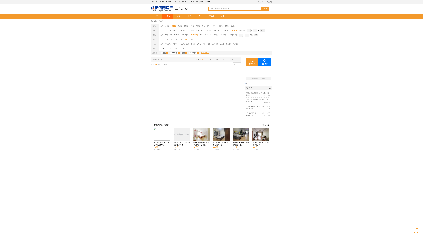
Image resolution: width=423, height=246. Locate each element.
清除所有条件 (205, 53)
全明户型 (215, 44)
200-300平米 (223, 35)
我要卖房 (252, 64)
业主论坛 (208, 2)
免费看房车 (169, 2)
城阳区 (192, 26)
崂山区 (180, 26)
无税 (209, 44)
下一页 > (236, 64)
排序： (199, 59)
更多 (270, 88)
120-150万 (199, 30)
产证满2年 (176, 44)
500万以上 (242, 30)
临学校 (199, 44)
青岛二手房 (154, 21)
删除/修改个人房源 (258, 78)
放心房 (222, 44)
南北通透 (168, 44)
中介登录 (260, 2)
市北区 (161, 21)
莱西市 (221, 26)
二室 (171, 39)
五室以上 (192, 39)
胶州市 (233, 26)
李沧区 (186, 26)
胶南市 (215, 26)
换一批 (266, 125)
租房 (197, 2)
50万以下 (168, 30)
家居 (201, 2)
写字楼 (211, 16)
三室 (176, 39)
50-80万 (175, 30)
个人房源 (228, 44)
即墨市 (209, 26)
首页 (156, 16)
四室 (180, 39)
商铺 (200, 16)
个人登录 (269, 2)
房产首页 (154, 2)
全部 (161, 26)
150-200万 (207, 30)
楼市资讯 (185, 2)
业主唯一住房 (185, 44)
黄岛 (203, 26)
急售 (204, 44)
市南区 (167, 26)
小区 (189, 16)
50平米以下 (168, 35)
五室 (183, 53)
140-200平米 (214, 35)
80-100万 (182, 30)
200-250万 (216, 30)
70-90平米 (185, 35)
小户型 (193, 44)
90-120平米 (193, 53)
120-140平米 (204, 35)
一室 (166, 39)
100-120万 (190, 30)
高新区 (198, 26)
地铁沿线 (235, 44)
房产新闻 (177, 2)
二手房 (192, 2)
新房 (222, 16)
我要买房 (265, 64)
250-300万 (224, 30)
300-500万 (174, 53)
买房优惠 (161, 2)
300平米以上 (233, 35)
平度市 (227, 26)
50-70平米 (177, 35)
